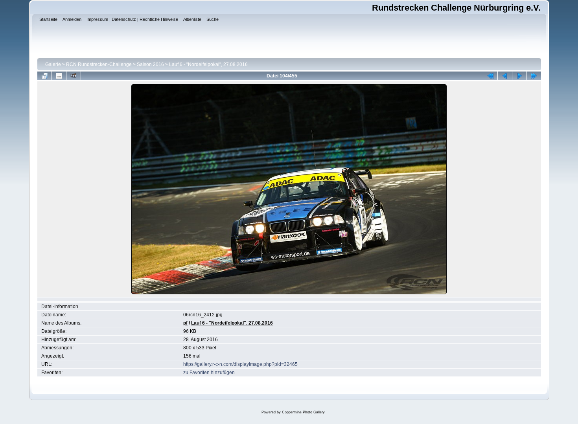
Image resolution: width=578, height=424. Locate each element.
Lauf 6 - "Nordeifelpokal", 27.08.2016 (208, 64)
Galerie (53, 64)
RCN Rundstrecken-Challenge (99, 64)
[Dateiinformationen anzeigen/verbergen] (59, 76)
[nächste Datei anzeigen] (519, 76)
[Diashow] (73, 76)
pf (185, 323)
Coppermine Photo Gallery (303, 412)
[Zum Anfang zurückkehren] (490, 76)
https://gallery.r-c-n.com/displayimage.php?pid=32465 (240, 364)
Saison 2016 (150, 64)
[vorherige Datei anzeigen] (505, 76)
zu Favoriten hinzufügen (209, 372)
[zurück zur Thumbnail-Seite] (44, 76)
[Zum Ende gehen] (534, 76)
